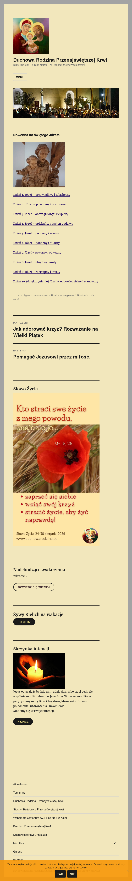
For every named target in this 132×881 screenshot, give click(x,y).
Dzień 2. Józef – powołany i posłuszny (39, 204)
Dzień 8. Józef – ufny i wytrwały (34, 262)
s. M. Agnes (24, 295)
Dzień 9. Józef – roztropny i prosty (36, 271)
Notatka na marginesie (62, 295)
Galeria (17, 851)
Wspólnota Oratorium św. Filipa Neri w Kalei (40, 818)
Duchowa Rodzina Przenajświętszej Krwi (60, 59)
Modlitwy (18, 843)
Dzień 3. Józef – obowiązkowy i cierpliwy (40, 214)
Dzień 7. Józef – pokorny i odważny (37, 252)
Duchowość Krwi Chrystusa (30, 835)
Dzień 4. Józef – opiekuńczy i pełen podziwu (43, 223)
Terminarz (19, 792)
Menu (20, 77)
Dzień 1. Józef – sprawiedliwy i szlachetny (41, 194)
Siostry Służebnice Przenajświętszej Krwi (38, 809)
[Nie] (127, 870)
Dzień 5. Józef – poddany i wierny (36, 233)
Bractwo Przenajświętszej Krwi (32, 826)
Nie (72, 874)
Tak (60, 874)
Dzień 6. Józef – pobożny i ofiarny (36, 243)
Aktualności (82, 295)
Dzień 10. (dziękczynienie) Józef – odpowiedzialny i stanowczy (55, 281)
